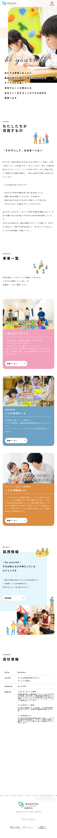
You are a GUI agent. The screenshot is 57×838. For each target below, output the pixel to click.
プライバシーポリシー (28, 819)
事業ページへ (12, 363)
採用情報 (8, 598)
